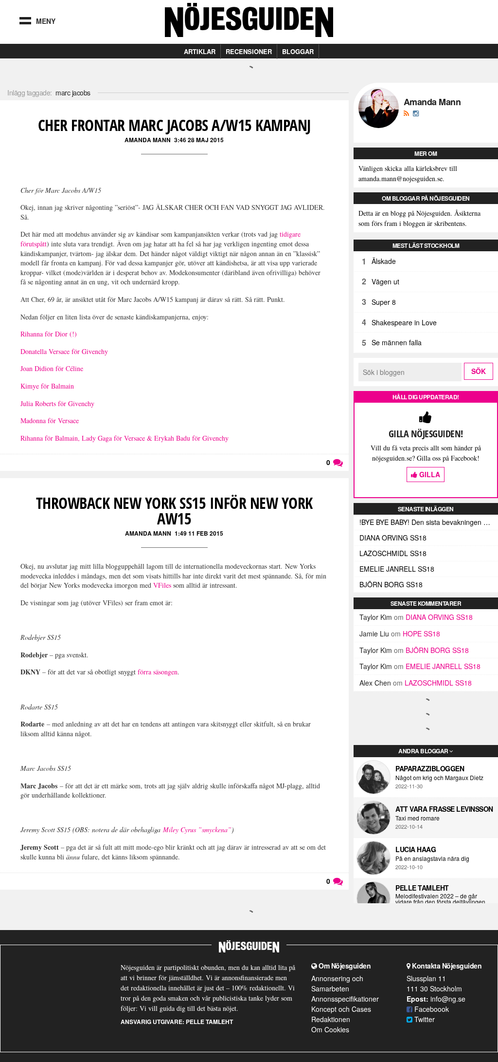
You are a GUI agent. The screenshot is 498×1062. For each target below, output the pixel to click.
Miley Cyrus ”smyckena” (197, 829)
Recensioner (249, 51)
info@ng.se (447, 999)
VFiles (162, 585)
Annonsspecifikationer (345, 999)
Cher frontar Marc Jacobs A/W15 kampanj (174, 124)
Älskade (384, 261)
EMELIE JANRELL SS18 (396, 569)
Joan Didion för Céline (51, 368)
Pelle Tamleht (422, 887)
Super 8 (384, 302)
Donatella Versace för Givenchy (64, 351)
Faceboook (430, 1009)
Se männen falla (397, 342)
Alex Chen (375, 683)
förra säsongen (158, 671)
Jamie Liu (374, 633)
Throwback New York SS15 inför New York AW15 (174, 510)
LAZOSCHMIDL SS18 (393, 553)
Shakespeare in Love (404, 322)
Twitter (423, 1019)
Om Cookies (330, 1029)
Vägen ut (385, 281)
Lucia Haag (415, 849)
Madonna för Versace (49, 420)
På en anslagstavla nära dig (432, 858)
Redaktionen (330, 1019)
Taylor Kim (375, 617)
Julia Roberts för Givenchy (57, 403)
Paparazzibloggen (429, 768)
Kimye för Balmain (47, 386)
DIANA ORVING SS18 (393, 537)
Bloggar (298, 51)
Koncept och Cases (341, 1009)
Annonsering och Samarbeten (337, 983)
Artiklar (199, 51)
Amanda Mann (147, 139)
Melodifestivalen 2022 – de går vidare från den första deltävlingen (440, 899)
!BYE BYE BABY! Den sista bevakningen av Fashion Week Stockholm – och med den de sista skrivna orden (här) (428, 522)
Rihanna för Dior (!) (48, 333)
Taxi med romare (417, 818)
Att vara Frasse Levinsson (444, 808)
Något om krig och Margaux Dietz (439, 778)
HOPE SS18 (421, 633)
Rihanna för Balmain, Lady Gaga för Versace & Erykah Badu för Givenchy (124, 438)
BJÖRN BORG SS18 (391, 584)
